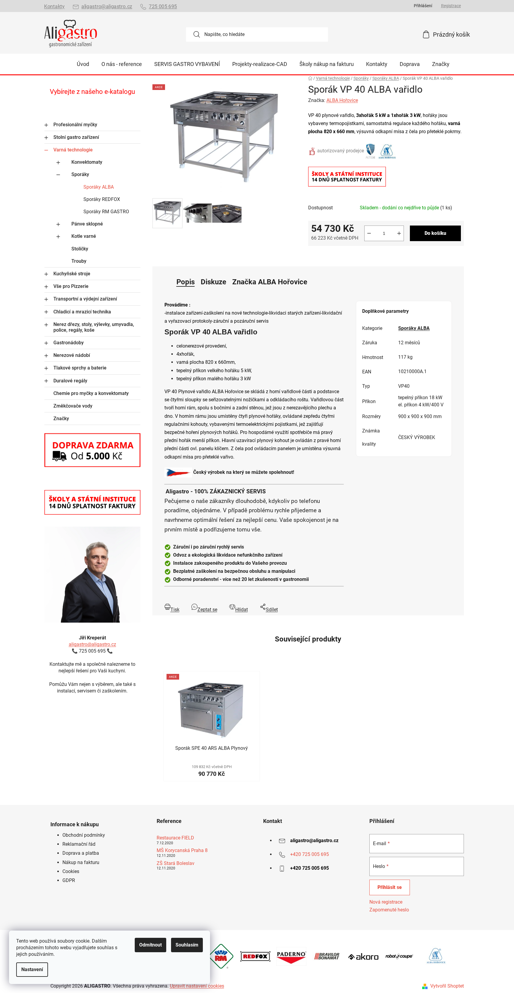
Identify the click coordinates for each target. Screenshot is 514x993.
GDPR (68, 880)
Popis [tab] (185, 282)
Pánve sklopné (87, 224)
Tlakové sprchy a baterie (80, 368)
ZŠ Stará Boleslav (175, 863)
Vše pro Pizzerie (71, 286)
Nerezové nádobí (71, 355)
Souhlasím (187, 945)
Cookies (70, 871)
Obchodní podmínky (83, 835)
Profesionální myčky (75, 124)
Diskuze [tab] (213, 282)
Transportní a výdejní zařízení (85, 299)
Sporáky (80, 174)
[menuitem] (83, 64)
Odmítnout (150, 945)
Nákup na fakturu (80, 862)
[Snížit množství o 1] (369, 233)
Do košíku (435, 233)
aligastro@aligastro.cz (106, 6)
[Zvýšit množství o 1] (399, 233)
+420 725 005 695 (309, 854)
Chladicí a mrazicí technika (82, 312)
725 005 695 (163, 6)
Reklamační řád (78, 844)
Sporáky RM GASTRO (106, 211)
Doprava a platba (80, 853)
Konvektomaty (86, 162)
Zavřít (342, 256)
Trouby (78, 261)
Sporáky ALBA (98, 187)
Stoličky (79, 249)
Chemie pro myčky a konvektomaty (91, 393)
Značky (61, 418)
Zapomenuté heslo (389, 910)
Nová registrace (385, 902)
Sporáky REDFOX (101, 199)
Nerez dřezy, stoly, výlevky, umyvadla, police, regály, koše (93, 327)
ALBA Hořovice (342, 100)
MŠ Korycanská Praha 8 (182, 850)
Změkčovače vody (72, 406)
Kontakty (54, 6)
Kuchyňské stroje (71, 274)
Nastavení (32, 969)
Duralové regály (70, 381)
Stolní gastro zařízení (76, 137)
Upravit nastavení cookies (197, 986)
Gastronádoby (68, 342)
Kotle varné (83, 236)
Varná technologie (73, 150)
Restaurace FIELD (175, 838)
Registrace (451, 5)
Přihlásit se (389, 887)
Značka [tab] (269, 282)
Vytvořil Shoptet (447, 986)
